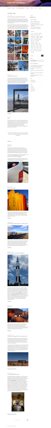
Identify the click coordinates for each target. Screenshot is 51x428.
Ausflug (32, 34)
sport (40, 47)
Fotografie (37, 40)
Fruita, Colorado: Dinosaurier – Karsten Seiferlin (37, 65)
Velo (33, 50)
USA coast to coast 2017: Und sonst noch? (17, 336)
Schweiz (40, 46)
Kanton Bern (32, 43)
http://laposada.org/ (13, 380)
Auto (34, 34)
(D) (31, 33)
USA (31, 50)
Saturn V (22, 293)
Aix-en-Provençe (11, 188)
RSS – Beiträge (33, 80)
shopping (32, 47)
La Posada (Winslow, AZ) (13, 374)
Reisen (34, 46)
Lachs (39, 43)
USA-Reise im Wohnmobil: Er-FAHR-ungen (17, 223)
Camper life (37, 36)
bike (39, 34)
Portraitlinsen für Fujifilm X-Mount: (35, 23)
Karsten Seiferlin (16, 3)
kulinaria (36, 43)
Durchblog (37, 37)
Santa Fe (9, 306)
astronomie (36, 33)
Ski (34, 47)
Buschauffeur (33, 36)
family (32, 40)
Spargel (37, 47)
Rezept (37, 46)
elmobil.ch (15, 155)
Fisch (34, 40)
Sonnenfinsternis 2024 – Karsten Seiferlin (36, 72)
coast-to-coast (33, 37)
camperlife (41, 36)
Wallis (36, 50)
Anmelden (32, 86)
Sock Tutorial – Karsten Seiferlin (35, 70)
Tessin (32, 49)
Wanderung (39, 50)
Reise (32, 46)
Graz (8, 118)
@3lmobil (19, 156)
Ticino (38, 49)
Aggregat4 (20, 292)
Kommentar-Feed (33, 89)
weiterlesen (9, 113)
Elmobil (9, 145)
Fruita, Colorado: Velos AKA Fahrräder (16, 17)
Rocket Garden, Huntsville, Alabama (15, 253)
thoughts (35, 49)
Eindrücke (41, 37)
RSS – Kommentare (33, 81)
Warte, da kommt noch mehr (11, 368)
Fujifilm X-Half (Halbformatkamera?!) (35, 21)
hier (27, 28)
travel (40, 49)
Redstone (17, 293)
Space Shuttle (14, 294)
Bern (37, 34)
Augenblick (40, 33)
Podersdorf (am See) (12, 76)
